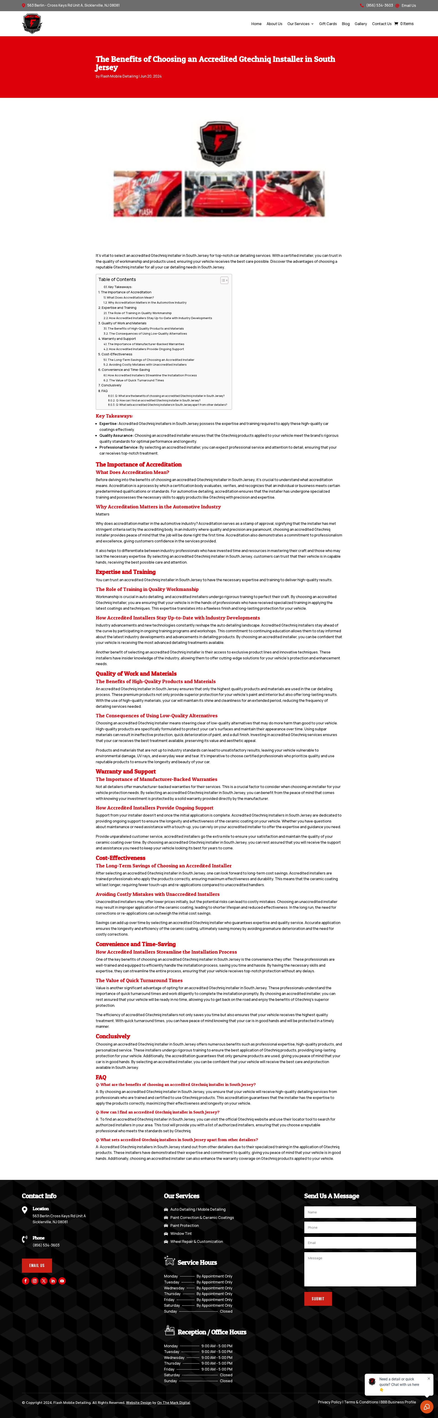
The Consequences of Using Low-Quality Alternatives (148, 333)
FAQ (105, 391)
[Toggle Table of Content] (222, 280)
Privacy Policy (330, 1402)
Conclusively (111, 385)
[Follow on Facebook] (25, 1281)
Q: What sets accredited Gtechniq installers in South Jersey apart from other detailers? (171, 405)
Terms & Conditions (361, 1402)
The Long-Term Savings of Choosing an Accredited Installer (151, 360)
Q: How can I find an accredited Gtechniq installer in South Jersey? (158, 400)
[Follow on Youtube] (62, 1281)
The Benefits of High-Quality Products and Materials (146, 328)
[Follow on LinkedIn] (53, 1281)
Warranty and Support (119, 338)
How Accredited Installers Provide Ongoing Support (146, 349)
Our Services (298, 23)
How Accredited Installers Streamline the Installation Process (152, 375)
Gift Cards (328, 23)
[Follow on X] (43, 1281)
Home (256, 23)
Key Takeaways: (120, 287)
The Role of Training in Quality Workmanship (140, 313)
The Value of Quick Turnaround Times (136, 380)
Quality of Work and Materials (124, 323)
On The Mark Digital (173, 1402)
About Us (274, 23)
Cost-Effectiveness (117, 354)
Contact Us (382, 23)
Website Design (138, 1402)
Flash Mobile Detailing (119, 76)
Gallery (361, 23)
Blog (346, 23)
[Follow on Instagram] (34, 1281)
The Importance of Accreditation (126, 292)
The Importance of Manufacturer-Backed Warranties (146, 344)
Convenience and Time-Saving (126, 369)
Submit (318, 1298)
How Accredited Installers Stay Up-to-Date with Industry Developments (160, 318)
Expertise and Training (119, 307)
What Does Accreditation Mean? (130, 297)
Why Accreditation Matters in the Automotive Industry (147, 302)
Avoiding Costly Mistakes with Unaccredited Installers (148, 364)
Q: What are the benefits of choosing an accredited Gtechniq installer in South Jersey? (169, 396)
